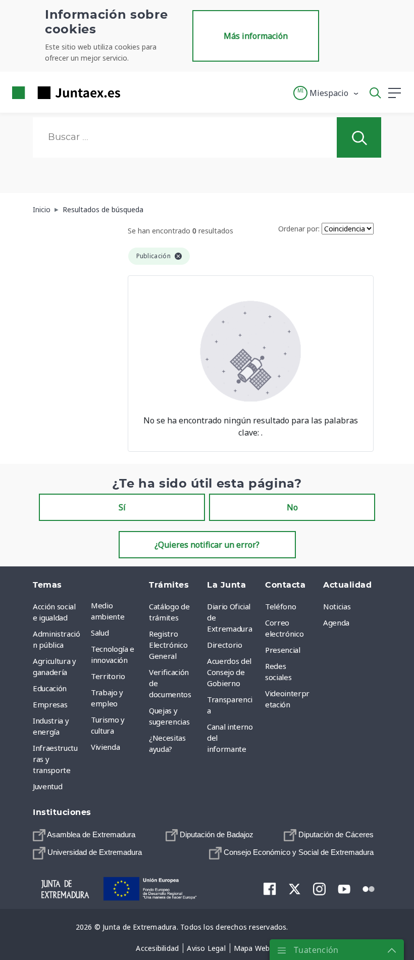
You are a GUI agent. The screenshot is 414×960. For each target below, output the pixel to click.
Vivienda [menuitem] (105, 747)
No (292, 507)
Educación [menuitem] (50, 688)
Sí (122, 507)
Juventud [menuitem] (47, 786)
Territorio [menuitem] (108, 676)
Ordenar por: (299, 228)
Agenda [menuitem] (336, 622)
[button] (326, 93)
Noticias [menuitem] (336, 606)
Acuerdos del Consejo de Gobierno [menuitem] (229, 672)
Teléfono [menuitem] (280, 606)
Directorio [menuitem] (224, 645)
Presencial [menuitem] (282, 650)
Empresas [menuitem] (50, 704)
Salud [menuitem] (100, 633)
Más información (256, 35)
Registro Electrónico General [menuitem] (168, 645)
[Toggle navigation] (134, 92)
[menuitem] (84, 835)
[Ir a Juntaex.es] (63, 93)
